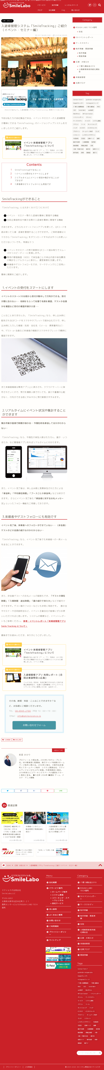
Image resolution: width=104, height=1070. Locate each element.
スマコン (75, 124)
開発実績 (82, 56)
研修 (82, 153)
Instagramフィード (92, 103)
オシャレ (88, 117)
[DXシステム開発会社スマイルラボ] (17, 7)
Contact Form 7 (78, 99)
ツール (83, 124)
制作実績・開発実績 (84, 48)
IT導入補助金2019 (87, 66)
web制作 (90, 110)
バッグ (75, 128)
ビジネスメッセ (92, 128)
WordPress (76, 114)
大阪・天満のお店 (78, 149)
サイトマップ (55, 940)
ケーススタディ (82, 43)
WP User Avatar (88, 114)
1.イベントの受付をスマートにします (32, 173)
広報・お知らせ (7, 21)
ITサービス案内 (56, 888)
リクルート (76, 135)
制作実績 (55, 5)
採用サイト (96, 149)
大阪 (91, 145)
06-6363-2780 (23, 711)
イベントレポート (78, 117)
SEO (74, 110)
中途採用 (75, 138)
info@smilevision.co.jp (29, 716)
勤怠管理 (75, 145)
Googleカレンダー (78, 103)
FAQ (63, 10)
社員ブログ (80, 83)
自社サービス (58, 903)
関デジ (95, 153)
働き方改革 (76, 142)
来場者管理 (80, 77)
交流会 (83, 138)
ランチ (97, 131)
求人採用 (53, 909)
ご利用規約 (54, 926)
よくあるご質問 (56, 915)
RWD (98, 107)
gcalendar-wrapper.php (93, 99)
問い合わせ (75, 10)
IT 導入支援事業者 (78, 107)
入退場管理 (7, 740)
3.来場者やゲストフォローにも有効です (33, 184)
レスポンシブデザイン (88, 135)
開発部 (88, 153)
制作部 (93, 142)
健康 (98, 138)
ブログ (39, 10)
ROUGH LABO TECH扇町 (86, 27)
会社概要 (52, 10)
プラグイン (76, 131)
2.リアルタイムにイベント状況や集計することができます (37, 179)
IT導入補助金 (90, 107)
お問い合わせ (55, 920)
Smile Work (82, 110)
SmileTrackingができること (28, 170)
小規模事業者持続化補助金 (89, 70)
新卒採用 (75, 153)
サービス (87, 121)
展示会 (88, 149)
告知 (81, 31)
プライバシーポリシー (57, 933)
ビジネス (82, 128)
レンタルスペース (71, 5)
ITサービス (41, 5)
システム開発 (96, 121)
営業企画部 (18, 740)
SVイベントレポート (84, 37)
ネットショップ (92, 124)
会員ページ (91, 138)
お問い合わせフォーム (34, 725)
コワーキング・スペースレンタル (60, 899)
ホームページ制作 (87, 131)
